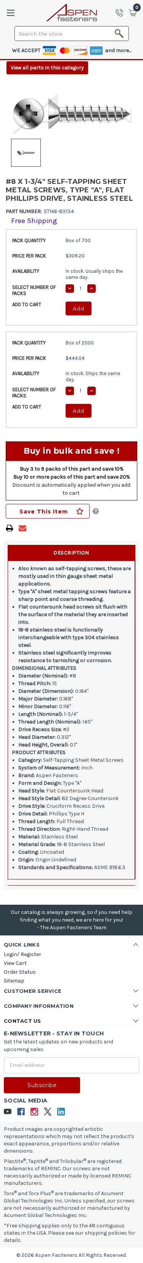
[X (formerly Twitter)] (48, 1112)
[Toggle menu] (10, 12)
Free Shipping (34, 221)
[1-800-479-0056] (122, 12)
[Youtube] (8, 1112)
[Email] (22, 528)
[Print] (9, 528)
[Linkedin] (61, 1112)
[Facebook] (21, 1112)
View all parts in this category (47, 67)
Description (71, 552)
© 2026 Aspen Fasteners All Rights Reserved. (71, 1255)
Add (78, 308)
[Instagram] (35, 1112)
